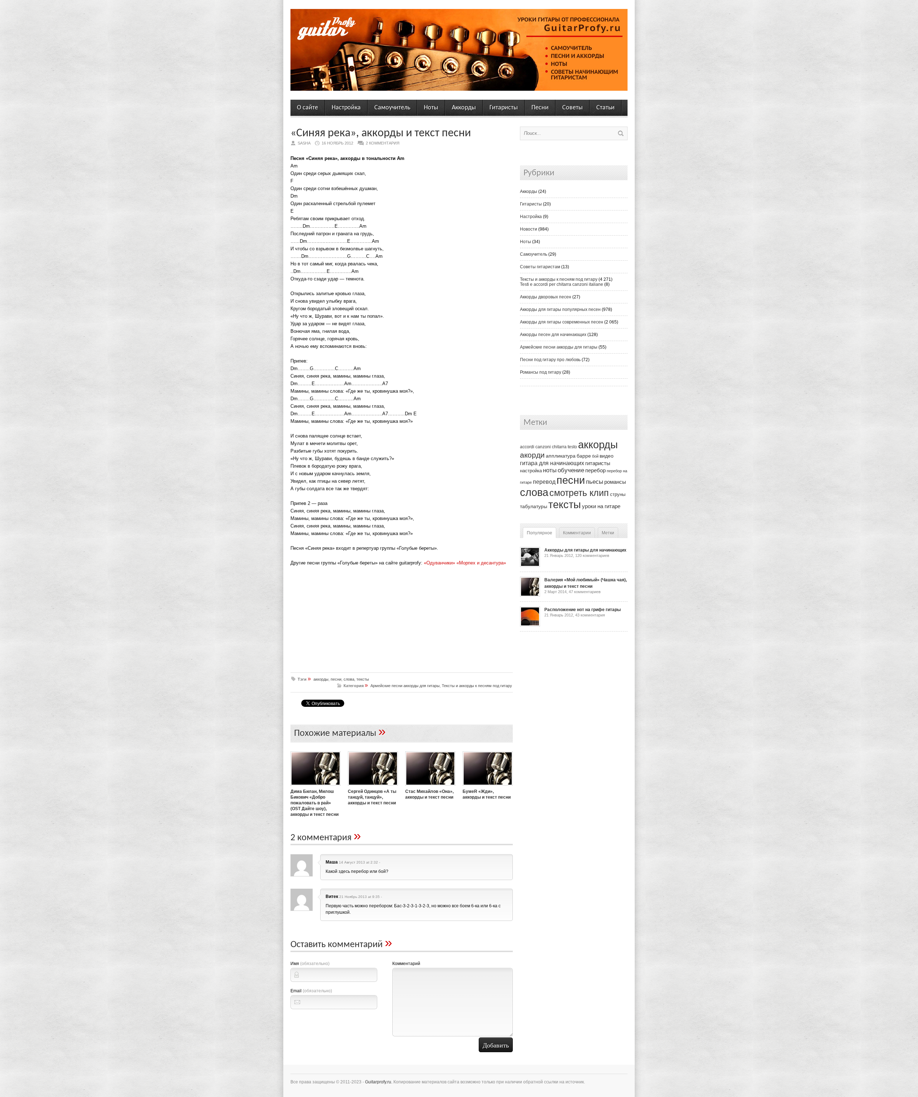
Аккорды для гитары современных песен (561, 322)
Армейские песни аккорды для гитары (405, 686)
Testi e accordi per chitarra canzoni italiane (561, 284)
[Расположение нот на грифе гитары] (530, 625)
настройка (531, 470)
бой (595, 456)
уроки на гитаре (601, 506)
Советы (572, 107)
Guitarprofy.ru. (378, 1081)
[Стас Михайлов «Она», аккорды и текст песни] (430, 786)
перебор (595, 470)
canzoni (543, 446)
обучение (571, 470)
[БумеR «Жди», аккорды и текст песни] (488, 786)
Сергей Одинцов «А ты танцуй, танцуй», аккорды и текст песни (372, 797)
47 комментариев (585, 592)
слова (349, 679)
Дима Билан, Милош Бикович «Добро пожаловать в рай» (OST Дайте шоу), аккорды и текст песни (314, 803)
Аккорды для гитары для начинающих (585, 550)
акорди (532, 455)
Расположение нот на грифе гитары (582, 609)
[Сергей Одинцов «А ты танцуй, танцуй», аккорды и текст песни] (373, 786)
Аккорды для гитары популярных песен (560, 309)
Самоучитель (392, 107)
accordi (527, 446)
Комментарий (406, 963)
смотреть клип (579, 493)
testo (572, 446)
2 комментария (382, 143)
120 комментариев (592, 555)
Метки (608, 532)
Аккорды (464, 107)
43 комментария (590, 615)
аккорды (320, 679)
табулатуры (533, 506)
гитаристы (597, 463)
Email (311, 990)
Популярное (539, 532)
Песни (540, 107)
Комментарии (577, 532)
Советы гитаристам (540, 266)
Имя (310, 963)
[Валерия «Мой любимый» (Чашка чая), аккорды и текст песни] (530, 595)
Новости (528, 229)
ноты (550, 470)
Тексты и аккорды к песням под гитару (477, 686)
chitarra (559, 446)
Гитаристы (503, 107)
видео (607, 456)
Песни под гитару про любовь (550, 359)
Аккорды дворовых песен (545, 296)
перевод (544, 482)
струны (617, 494)
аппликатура (561, 456)
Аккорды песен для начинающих (553, 334)
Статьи (605, 107)
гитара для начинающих (552, 463)
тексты (362, 679)
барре (584, 456)
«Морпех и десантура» (481, 563)
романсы (615, 482)
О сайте (307, 107)
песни (336, 679)
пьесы (594, 481)
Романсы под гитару (540, 372)
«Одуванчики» (439, 563)
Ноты (431, 107)
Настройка (346, 107)
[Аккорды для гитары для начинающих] (530, 565)
